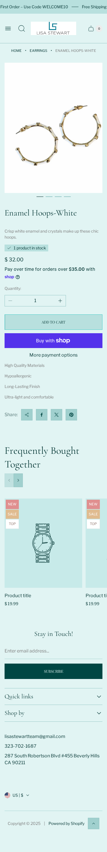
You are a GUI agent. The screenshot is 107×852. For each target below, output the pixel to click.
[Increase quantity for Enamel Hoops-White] (60, 300)
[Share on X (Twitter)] (56, 414)
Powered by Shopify (66, 823)
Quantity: (13, 288)
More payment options (53, 355)
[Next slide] (18, 480)
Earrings (38, 50)
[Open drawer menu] (8, 28)
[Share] (27, 414)
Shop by (15, 713)
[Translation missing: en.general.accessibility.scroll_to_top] (93, 823)
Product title (18, 595)
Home (16, 50)
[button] (40, 196)
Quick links (19, 696)
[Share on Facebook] (41, 414)
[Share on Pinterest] (71, 414)
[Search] (21, 28)
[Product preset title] (43, 543)
